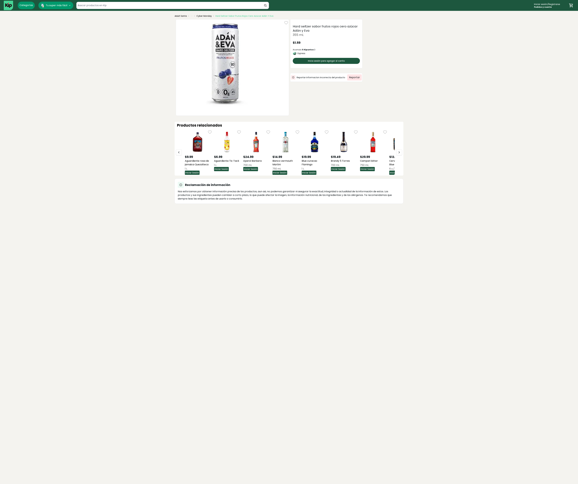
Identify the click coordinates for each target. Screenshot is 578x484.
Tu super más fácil (56, 5)
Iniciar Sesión (192, 172)
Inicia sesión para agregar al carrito (326, 60)
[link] (244, 15)
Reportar (354, 77)
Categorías (26, 5)
